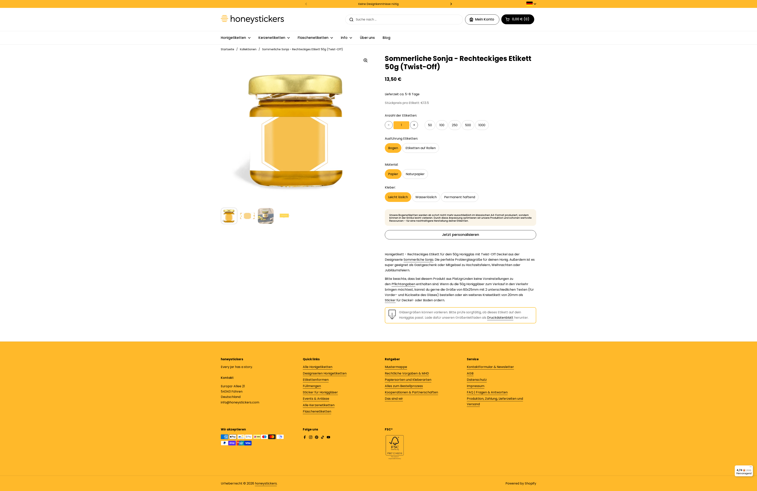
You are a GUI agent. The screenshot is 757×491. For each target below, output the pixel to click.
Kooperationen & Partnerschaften (411, 392)
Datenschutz (477, 379)
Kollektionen (248, 49)
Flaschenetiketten (317, 411)
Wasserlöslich (426, 197)
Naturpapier (415, 174)
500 (468, 125)
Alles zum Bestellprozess (404, 386)
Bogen (393, 148)
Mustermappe (396, 367)
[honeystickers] (252, 19)
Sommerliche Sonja (418, 259)
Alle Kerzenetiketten (319, 405)
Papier (393, 174)
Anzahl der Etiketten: (401, 115)
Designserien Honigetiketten (325, 373)
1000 (481, 125)
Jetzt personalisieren (460, 234)
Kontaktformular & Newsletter (490, 367)
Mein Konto (484, 19)
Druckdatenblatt (500, 317)
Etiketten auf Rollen (421, 148)
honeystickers (266, 483)
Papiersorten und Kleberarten (408, 379)
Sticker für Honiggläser (320, 392)
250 (455, 125)
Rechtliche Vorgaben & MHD (407, 373)
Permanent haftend (459, 197)
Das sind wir (394, 398)
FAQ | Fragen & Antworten (487, 392)
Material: (391, 164)
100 (441, 125)
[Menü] (750, 467)
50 (430, 125)
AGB (470, 373)
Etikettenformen (316, 379)
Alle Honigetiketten (317, 367)
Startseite (227, 49)
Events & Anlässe (316, 398)
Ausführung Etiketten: (401, 138)
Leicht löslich (398, 197)
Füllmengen (312, 386)
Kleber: (390, 187)
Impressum (475, 386)
